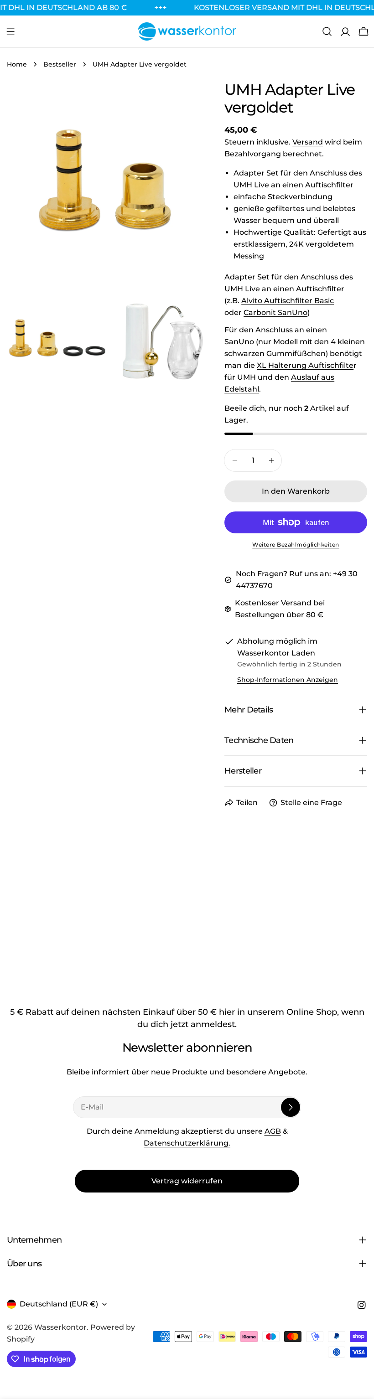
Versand (307, 142)
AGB (273, 1131)
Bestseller (59, 64)
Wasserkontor (60, 1327)
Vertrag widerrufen (187, 1181)
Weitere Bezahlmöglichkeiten (295, 544)
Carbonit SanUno (275, 312)
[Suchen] (327, 31)
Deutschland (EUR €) (59, 1304)
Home (17, 64)
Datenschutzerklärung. (187, 1143)
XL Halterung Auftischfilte (305, 365)
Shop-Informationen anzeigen (287, 680)
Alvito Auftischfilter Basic (287, 300)
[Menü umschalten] (10, 31)
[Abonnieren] (290, 1107)
